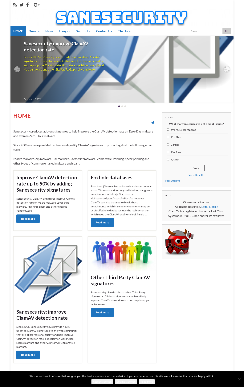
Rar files (176, 152)
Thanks (123, 31)
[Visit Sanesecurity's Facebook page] (27, 4)
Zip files (176, 137)
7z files (175, 144)
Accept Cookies (102, 381)
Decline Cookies (126, 381)
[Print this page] (153, 122)
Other (175, 159)
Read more (28, 218)
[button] (17, 69)
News (49, 31)
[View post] (122, 69)
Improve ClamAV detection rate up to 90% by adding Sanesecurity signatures (46, 183)
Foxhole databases (111, 177)
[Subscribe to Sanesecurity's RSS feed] (15, 4)
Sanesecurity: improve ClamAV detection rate (42, 315)
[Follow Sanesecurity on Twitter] (21, 4)
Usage (64, 31)
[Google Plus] (37, 4)
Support (82, 31)
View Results (196, 175)
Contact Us (104, 31)
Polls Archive (172, 180)
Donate (34, 31)
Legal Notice (209, 206)
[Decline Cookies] (239, 379)
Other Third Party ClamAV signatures (63, 43)
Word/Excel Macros (183, 129)
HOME (18, 31)
